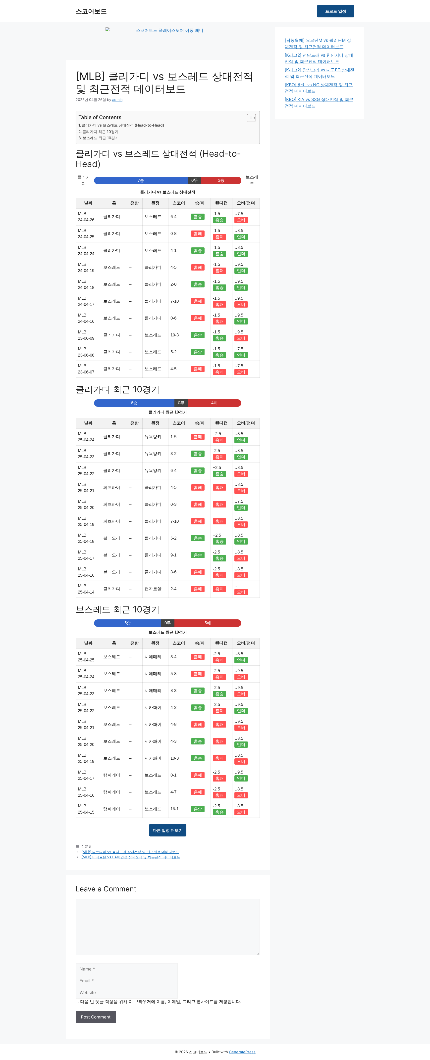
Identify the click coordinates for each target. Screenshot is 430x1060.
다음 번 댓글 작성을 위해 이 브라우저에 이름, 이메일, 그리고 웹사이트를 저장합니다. (160, 1001)
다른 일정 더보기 (168, 830)
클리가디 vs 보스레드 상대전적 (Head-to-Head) (123, 125)
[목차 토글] (249, 118)
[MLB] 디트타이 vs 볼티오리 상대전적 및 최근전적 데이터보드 (130, 852)
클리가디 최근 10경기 (100, 131)
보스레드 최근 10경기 (101, 138)
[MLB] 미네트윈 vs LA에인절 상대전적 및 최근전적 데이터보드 (130, 857)
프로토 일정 (335, 11)
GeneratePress (242, 1052)
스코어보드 (91, 11)
